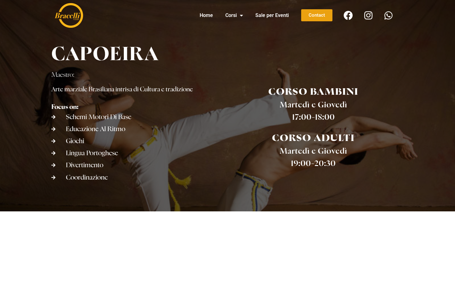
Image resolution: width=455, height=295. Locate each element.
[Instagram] (368, 15)
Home (206, 15)
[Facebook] (348, 15)
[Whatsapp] (388, 15)
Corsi (231, 15)
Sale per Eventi (272, 15)
